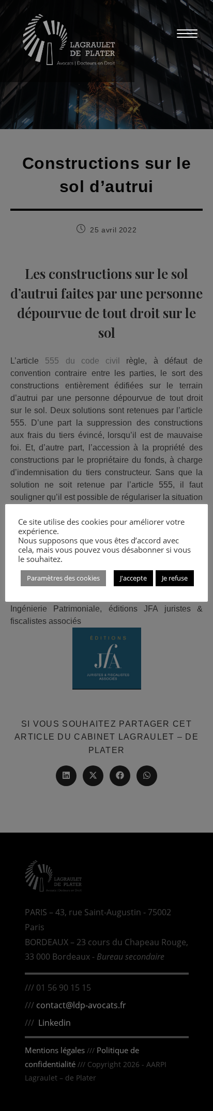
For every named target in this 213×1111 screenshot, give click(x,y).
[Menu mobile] (181, 33)
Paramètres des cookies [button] (63, 578)
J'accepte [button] (133, 578)
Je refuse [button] (175, 578)
